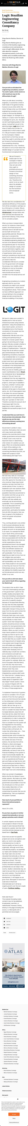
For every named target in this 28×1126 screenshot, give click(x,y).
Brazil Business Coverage (10, 1070)
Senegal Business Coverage (10, 1054)
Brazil (5, 932)
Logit (14, 126)
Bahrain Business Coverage (10, 1011)
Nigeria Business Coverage (10, 1052)
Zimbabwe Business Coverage (11, 1063)
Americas (4, 1068)
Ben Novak (5, 30)
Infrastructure (12, 932)
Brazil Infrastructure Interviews (10, 12)
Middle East (5, 1009)
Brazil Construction (7, 10)
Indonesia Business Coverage (11, 1079)
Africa (3, 1029)
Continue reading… (14, 888)
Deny (14, 1118)
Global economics (6, 1090)
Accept (14, 1114)
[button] (18, 1099)
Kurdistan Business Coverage (11, 1016)
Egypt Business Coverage (10, 1032)
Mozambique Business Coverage (12, 1050)
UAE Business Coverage (9, 1025)
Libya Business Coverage (10, 1043)
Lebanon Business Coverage (11, 1020)
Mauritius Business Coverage (11, 1045)
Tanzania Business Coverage (11, 1059)
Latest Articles (6, 1086)
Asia (3, 1077)
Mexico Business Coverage (10, 1072)
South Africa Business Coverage (11, 1057)
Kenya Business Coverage (10, 1041)
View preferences (14, 1122)
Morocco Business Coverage (11, 1048)
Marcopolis (5, 1095)
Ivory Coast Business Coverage (11, 1038)
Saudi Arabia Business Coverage (12, 1023)
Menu (2, 3)
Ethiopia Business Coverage (10, 1034)
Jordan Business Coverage (10, 1014)
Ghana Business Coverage (10, 1036)
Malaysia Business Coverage (11, 1081)
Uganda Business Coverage (10, 1061)
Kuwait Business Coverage (10, 1018)
